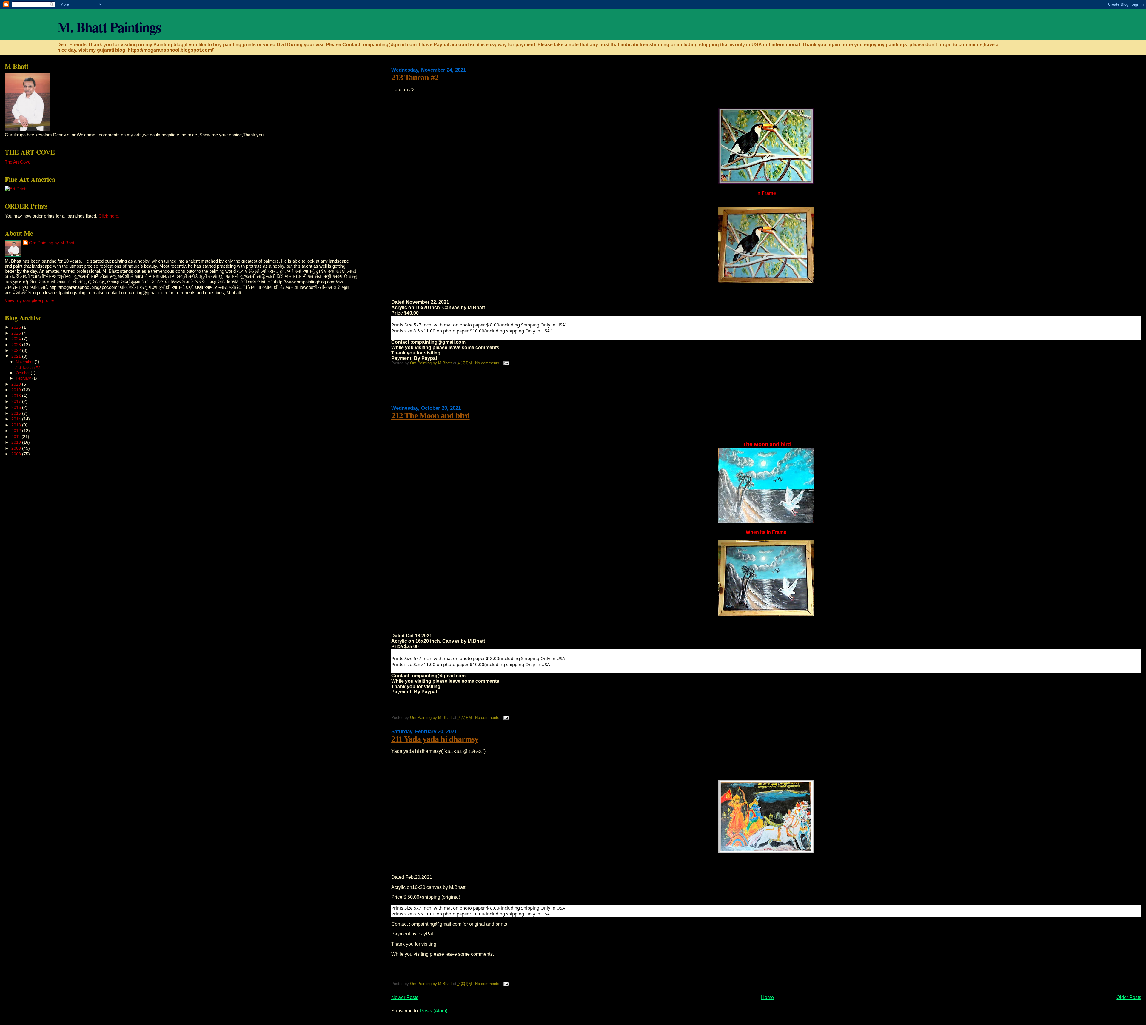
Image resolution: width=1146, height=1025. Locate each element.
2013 (16, 425)
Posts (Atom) (433, 1010)
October (23, 373)
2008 (16, 453)
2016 (16, 407)
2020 (16, 384)
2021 (16, 356)
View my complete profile (29, 300)
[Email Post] (506, 363)
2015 (16, 413)
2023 (16, 344)
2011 (16, 436)
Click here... (110, 215)
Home (767, 997)
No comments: (488, 363)
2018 (16, 395)
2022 (16, 350)
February (24, 378)
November (25, 362)
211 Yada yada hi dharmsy (434, 739)
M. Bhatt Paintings (109, 26)
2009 (16, 448)
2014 (16, 419)
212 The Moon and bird (430, 415)
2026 (16, 327)
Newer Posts (404, 997)
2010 (16, 442)
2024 (16, 338)
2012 (16, 430)
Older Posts (1128, 997)
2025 (16, 333)
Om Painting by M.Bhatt (52, 242)
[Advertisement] (500, 387)
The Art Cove (17, 161)
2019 (16, 389)
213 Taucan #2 (414, 77)
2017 (16, 401)
